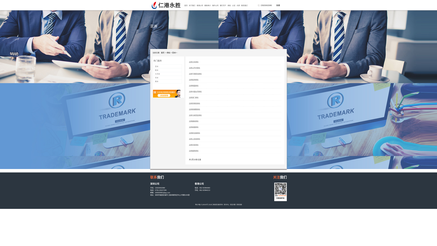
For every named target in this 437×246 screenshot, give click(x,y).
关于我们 (192, 5)
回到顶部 (239, 204)
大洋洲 (157, 74)
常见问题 (233, 204)
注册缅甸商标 (193, 121)
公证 (233, 5)
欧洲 (156, 70)
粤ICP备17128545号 (201, 204)
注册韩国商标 (193, 86)
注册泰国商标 (193, 127)
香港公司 (200, 5)
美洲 (156, 81)
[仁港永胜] (166, 5)
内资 (238, 5)
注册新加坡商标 (194, 133)
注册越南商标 (193, 151)
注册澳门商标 (193, 97)
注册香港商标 (193, 80)
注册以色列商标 (194, 68)
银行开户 (223, 5)
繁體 (278, 5)
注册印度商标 (193, 145)
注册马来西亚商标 (195, 115)
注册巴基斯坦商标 (195, 74)
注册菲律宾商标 (194, 103)
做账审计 (207, 5)
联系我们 (244, 5)
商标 (229, 5)
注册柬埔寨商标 (194, 109)
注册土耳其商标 (194, 139)
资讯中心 (226, 204)
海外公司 (215, 5)
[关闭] (240, 126)
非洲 (156, 78)
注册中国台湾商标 (195, 91)
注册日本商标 (193, 62)
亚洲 (174, 53)
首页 (186, 5)
